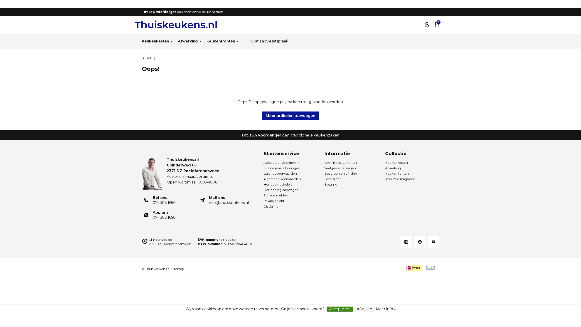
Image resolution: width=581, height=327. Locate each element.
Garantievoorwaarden (280, 173)
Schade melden (275, 195)
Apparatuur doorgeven (281, 162)
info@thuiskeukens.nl (229, 203)
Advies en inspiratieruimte (190, 176)
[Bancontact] (430, 268)
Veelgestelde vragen (340, 168)
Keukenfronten (221, 41)
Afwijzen (364, 309)
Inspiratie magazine (400, 179)
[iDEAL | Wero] (413, 268)
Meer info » (386, 309)
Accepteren (340, 309)
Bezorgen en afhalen (340, 173)
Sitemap (177, 269)
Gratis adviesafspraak (269, 41)
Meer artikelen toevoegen (290, 116)
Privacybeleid (273, 201)
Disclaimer (271, 206)
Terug (151, 58)
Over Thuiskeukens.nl (340, 162)
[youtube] (433, 242)
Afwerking (188, 41)
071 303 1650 (164, 203)
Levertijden (333, 179)
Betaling (330, 184)
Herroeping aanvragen (280, 190)
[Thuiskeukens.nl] (176, 24)
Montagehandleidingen (281, 168)
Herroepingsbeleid (278, 184)
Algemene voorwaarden (282, 179)
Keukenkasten (155, 41)
